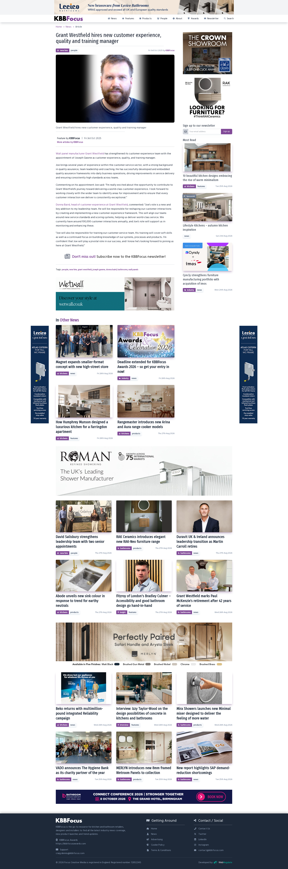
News (69, 26)
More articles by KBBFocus (70, 142)
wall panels (133, 269)
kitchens (63, 373)
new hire (64, 50)
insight (123, 612)
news (72, 373)
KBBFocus (170, 50)
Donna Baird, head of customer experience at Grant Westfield (92, 205)
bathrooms (123, 269)
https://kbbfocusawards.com (71, 843)
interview (124, 724)
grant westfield (85, 269)
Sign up (226, 131)
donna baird (111, 269)
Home (59, 26)
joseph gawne (99, 269)
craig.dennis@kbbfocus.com (70, 853)
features (74, 438)
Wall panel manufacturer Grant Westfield (80, 153)
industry (125, 378)
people (74, 50)
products (136, 433)
